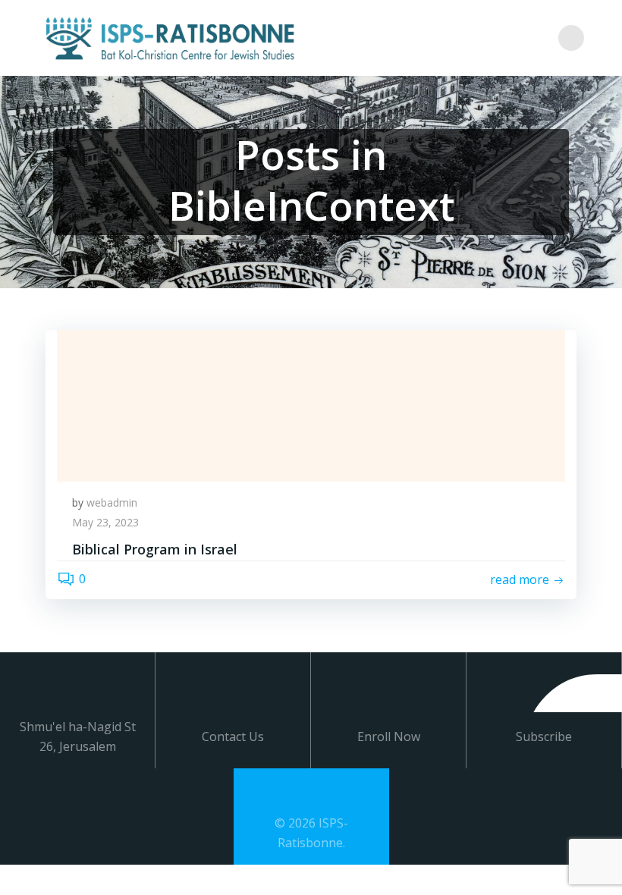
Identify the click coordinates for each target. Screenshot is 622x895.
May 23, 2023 (105, 522)
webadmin (111, 502)
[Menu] (571, 38)
